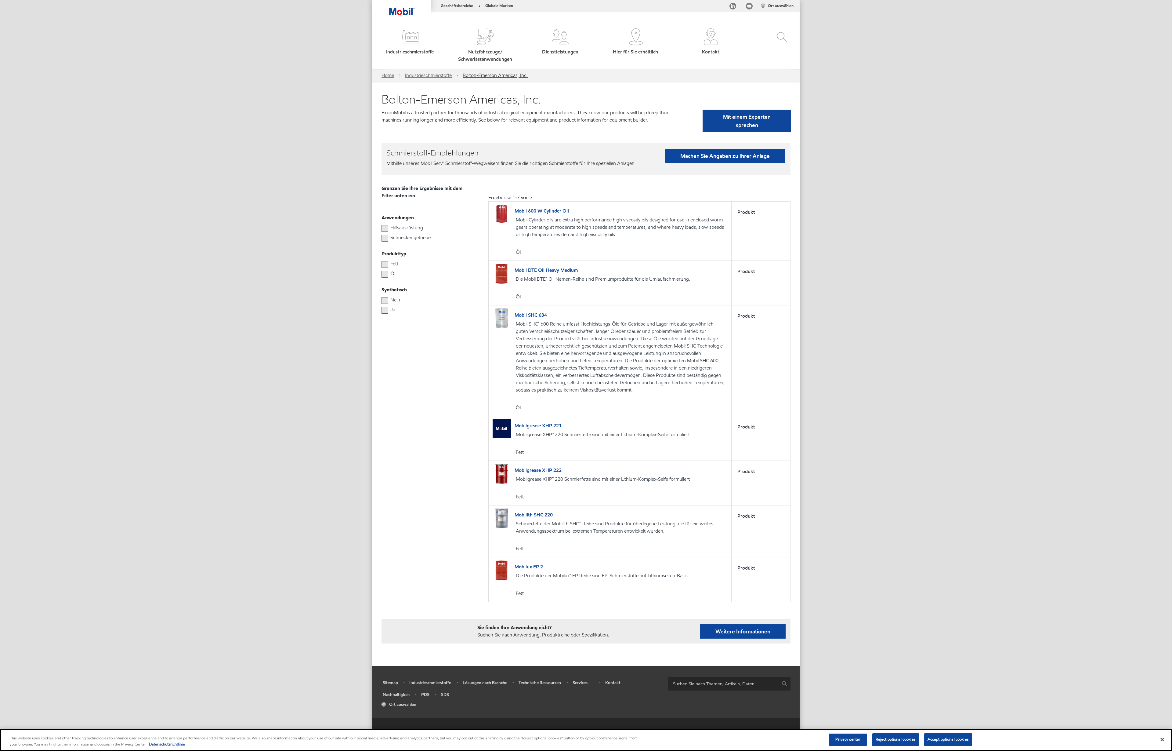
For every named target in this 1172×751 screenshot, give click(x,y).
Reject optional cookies (896, 739)
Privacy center (847, 739)
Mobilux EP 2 (529, 566)
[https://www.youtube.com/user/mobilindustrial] (749, 7)
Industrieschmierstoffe (428, 75)
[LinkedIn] (733, 7)
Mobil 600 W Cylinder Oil (542, 211)
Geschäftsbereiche (457, 6)
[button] (410, 45)
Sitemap (390, 683)
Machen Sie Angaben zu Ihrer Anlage (725, 155)
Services (580, 683)
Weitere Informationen (742, 631)
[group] (423, 227)
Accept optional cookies (948, 739)
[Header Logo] (401, 7)
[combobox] (729, 684)
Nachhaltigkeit (396, 695)
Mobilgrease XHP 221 (538, 425)
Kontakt (612, 683)
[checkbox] (385, 228)
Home (388, 75)
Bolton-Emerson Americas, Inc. (495, 75)
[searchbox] (723, 684)
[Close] (1162, 739)
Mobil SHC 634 (531, 315)
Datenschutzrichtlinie (167, 744)
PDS (425, 695)
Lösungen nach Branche (485, 683)
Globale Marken (499, 6)
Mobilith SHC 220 (534, 515)
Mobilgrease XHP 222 (538, 470)
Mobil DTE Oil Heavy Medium (546, 270)
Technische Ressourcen (540, 683)
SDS (445, 695)
